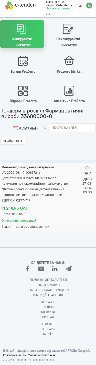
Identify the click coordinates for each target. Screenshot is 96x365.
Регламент (48, 324)
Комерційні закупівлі (48, 295)
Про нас (48, 317)
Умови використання (42, 355)
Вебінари (48, 329)
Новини (48, 307)
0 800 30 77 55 (55, 2)
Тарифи (48, 334)
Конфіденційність (14, 355)
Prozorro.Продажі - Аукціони (48, 290)
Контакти (48, 312)
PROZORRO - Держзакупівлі (48, 280)
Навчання (48, 302)
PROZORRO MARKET (48, 285)
